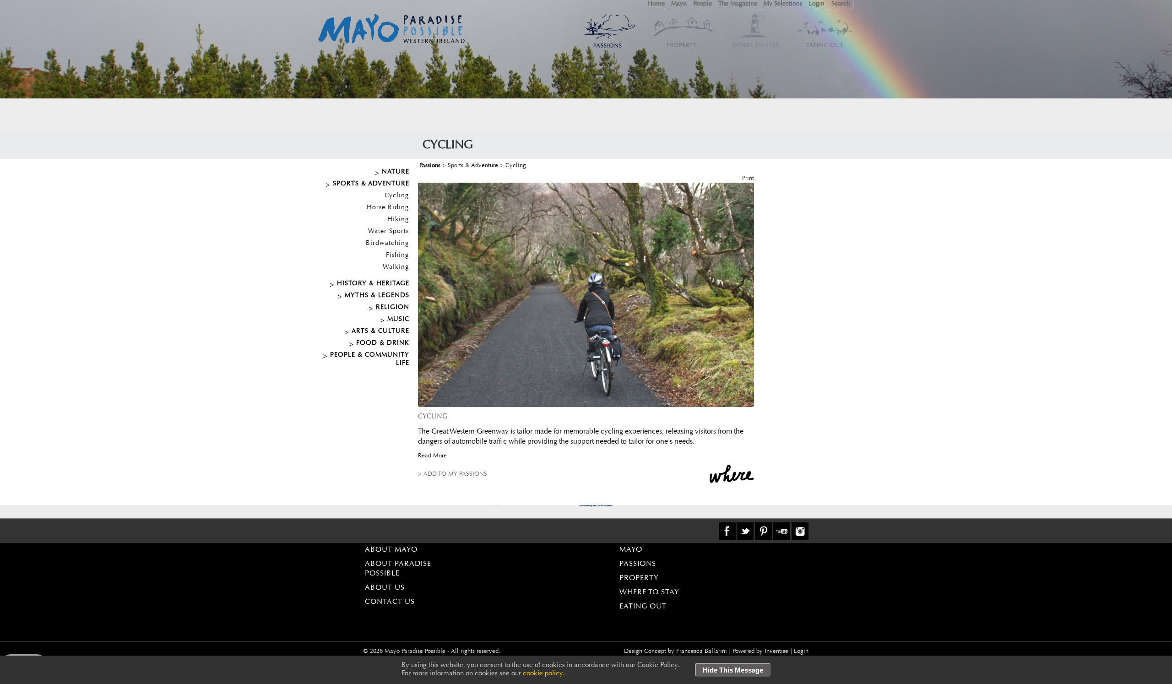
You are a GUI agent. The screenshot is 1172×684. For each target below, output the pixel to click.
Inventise (776, 651)
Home (656, 4)
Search (840, 4)
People (702, 4)
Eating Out (643, 606)
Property (639, 578)
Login (817, 4)
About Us (385, 588)
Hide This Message (733, 670)
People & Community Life (369, 359)
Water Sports (388, 231)
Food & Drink (382, 343)
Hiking (398, 220)
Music (398, 319)
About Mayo (391, 550)
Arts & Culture (380, 331)
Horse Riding (388, 208)
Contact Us (390, 602)
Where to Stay (649, 592)
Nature (395, 172)
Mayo (679, 4)
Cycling (397, 196)
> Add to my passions (452, 474)
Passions (429, 165)
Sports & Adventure (371, 184)
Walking (396, 267)
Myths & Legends (377, 296)
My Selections (783, 4)
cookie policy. (544, 673)
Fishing (397, 255)
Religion (392, 307)
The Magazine (737, 4)
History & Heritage (373, 284)
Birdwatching (387, 243)
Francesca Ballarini (701, 651)
